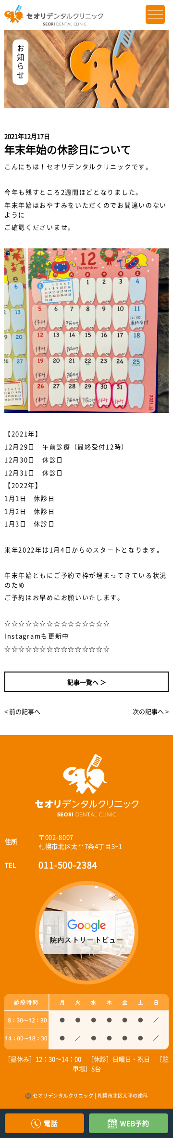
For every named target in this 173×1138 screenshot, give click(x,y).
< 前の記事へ (22, 711)
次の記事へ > (151, 711)
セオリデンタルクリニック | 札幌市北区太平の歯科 (90, 1095)
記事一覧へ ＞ (86, 681)
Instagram (22, 635)
